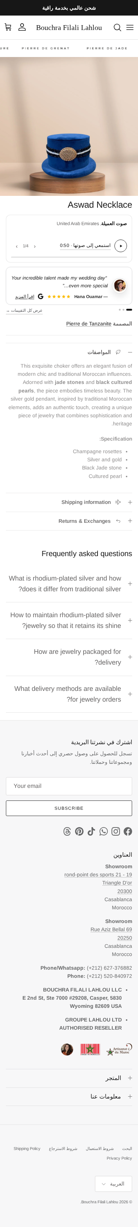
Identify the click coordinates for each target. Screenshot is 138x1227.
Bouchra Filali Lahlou (99, 1202)
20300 (124, 891)
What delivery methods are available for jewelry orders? (67, 694)
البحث (127, 1148)
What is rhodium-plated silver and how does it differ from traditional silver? (65, 584)
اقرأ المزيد (25, 296)
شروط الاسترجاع (63, 1148)
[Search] (114, 27)
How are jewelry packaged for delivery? (77, 657)
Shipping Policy (27, 1148)
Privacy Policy (119, 1158)
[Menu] (130, 27)
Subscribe (69, 808)
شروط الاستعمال (100, 1148)
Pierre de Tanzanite (89, 324)
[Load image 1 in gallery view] (69, 126)
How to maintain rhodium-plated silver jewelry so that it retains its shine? (65, 620)
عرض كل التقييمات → (24, 310)
